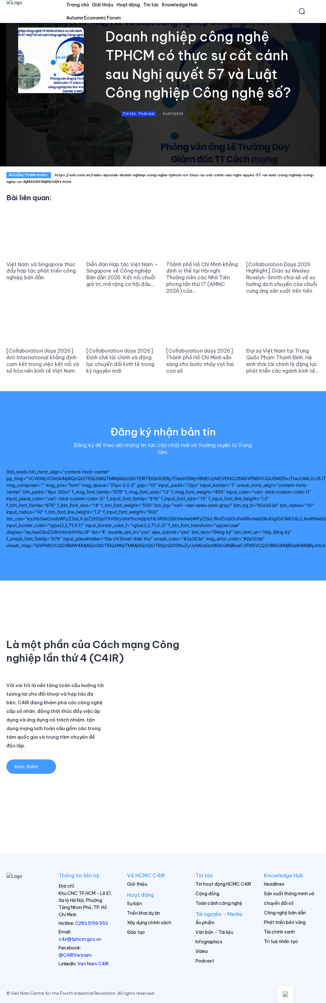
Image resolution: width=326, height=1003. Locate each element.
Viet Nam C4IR (93, 964)
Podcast (147, 114)
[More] (170, 153)
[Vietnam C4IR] (26, 888)
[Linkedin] (155, 153)
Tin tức (129, 114)
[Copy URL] (111, 153)
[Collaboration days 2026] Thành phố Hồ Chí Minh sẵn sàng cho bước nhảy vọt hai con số (200, 361)
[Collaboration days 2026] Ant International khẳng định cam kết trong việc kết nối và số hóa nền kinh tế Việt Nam (42, 361)
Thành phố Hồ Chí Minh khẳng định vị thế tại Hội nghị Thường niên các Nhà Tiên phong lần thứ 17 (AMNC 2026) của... (202, 277)
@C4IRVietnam (75, 955)
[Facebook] (126, 153)
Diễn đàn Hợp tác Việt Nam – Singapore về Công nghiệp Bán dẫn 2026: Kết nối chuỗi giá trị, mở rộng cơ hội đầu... (122, 274)
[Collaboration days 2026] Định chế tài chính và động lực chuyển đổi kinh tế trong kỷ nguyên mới (120, 361)
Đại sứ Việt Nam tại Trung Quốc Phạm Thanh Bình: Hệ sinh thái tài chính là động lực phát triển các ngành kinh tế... (282, 361)
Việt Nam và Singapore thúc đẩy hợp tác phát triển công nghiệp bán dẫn (41, 271)
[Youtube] (314, 993)
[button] (301, 11)
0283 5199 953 (91, 923)
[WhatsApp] (141, 153)
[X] (301, 993)
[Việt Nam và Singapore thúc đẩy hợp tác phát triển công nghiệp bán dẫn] (43, 235)
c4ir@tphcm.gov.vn (80, 939)
